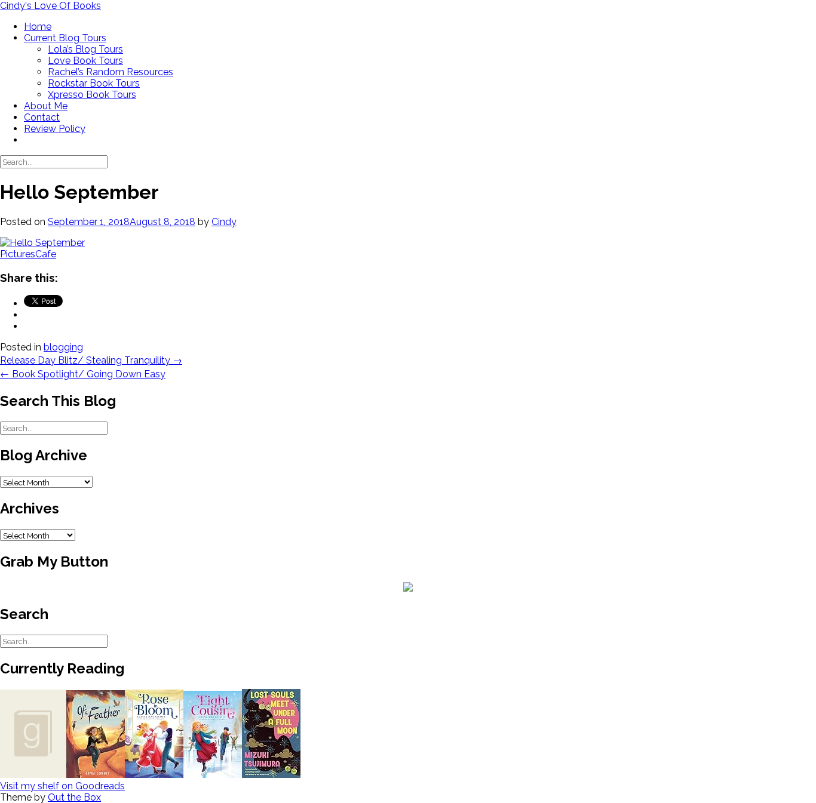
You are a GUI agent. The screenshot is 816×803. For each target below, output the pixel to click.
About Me (46, 106)
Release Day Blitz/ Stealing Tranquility (91, 360)
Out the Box (74, 797)
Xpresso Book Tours (92, 94)
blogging (63, 347)
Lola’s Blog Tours (85, 49)
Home (37, 26)
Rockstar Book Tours (94, 83)
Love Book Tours (85, 60)
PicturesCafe (28, 254)
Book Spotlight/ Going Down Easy (82, 374)
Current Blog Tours (65, 38)
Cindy (224, 221)
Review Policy (54, 128)
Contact (42, 117)
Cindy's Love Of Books (50, 5)
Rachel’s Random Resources (110, 72)
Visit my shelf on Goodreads (62, 786)
